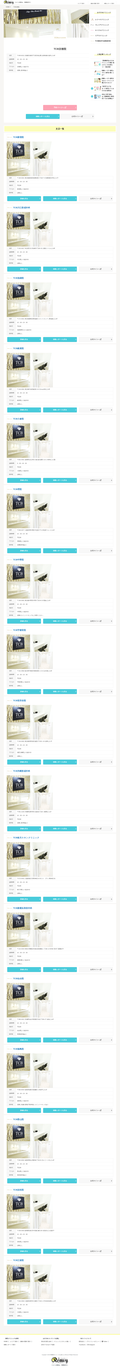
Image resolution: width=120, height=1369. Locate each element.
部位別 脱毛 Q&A (46, 1341)
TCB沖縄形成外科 (21, 771)
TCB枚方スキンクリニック (26, 837)
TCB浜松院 (18, 1190)
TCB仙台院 (18, 978)
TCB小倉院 (18, 419)
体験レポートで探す (10, 1344)
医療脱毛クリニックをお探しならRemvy (59, 1354)
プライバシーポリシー (92, 1341)
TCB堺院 (17, 489)
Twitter (105, 1341)
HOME (6, 1341)
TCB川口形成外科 (21, 207)
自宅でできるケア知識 (47, 1344)
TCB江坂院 (18, 1260)
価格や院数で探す (25, 1341)
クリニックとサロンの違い (61, 1341)
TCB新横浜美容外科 (22, 908)
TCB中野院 (18, 559)
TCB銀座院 (18, 348)
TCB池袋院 (18, 278)
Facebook (82, 1344)
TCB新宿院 (18, 137)
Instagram (91, 1344)
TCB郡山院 (18, 1119)
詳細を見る (24, 198)
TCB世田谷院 (19, 700)
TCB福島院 (18, 1049)
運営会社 (81, 1341)
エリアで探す (14, 1341)
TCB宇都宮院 (19, 630)
